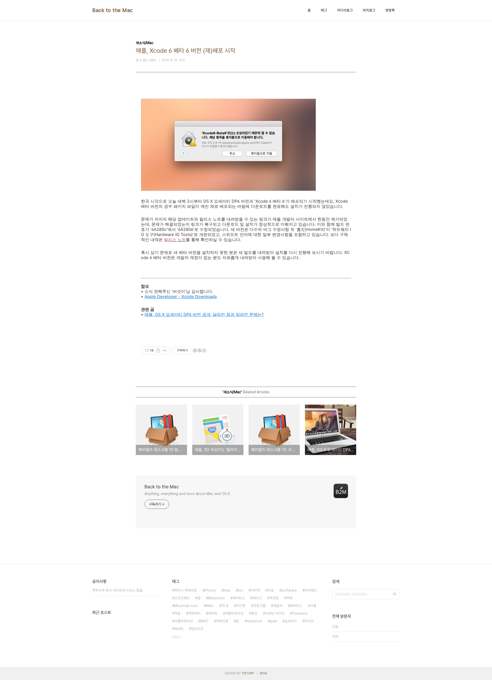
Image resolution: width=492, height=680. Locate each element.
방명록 (390, 10)
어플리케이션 (183, 621)
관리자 (263, 673)
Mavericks (216, 598)
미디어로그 (345, 10)
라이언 (309, 621)
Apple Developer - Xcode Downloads (181, 296)
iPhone (210, 590)
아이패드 (310, 590)
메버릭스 (296, 606)
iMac (210, 606)
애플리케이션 (234, 613)
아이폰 (240, 606)
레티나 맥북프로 (185, 590)
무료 (271, 590)
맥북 (289, 598)
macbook (254, 621)
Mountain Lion (186, 606)
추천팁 (274, 598)
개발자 (277, 606)
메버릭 (178, 629)
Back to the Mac (112, 10)
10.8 (225, 606)
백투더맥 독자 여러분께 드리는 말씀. (118, 590)
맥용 (177, 613)
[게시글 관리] (164, 350)
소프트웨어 (182, 598)
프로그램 (259, 606)
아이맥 (255, 590)
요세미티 (290, 621)
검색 (394, 594)
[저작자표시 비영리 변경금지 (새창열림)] (199, 350)
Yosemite (300, 613)
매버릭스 (238, 598)
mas (227, 590)
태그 (324, 10)
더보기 (176, 637)
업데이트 (197, 629)
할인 (254, 613)
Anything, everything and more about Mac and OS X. (188, 494)
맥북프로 (222, 621)
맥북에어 (194, 613)
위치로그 (369, 10)
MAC (204, 621)
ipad (273, 621)
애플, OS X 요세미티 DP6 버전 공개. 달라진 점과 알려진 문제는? (204, 314)
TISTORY (247, 673)
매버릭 (212, 613)
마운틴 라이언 (274, 613)
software (289, 590)
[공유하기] (158, 350)
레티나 (257, 598)
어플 (313, 606)
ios (240, 590)
